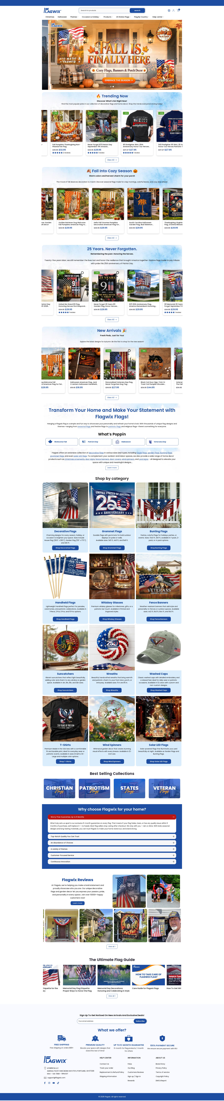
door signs (90, 459)
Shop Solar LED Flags (159, 761)
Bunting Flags (159, 531)
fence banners (102, 459)
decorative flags (96, 453)
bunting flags (166, 453)
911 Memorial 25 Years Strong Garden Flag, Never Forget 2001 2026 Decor (167, 306)
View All (110, 160)
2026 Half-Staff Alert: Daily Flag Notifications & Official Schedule (141, 989)
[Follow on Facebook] (45, 1083)
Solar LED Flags (158, 745)
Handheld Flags (65, 602)
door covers (115, 459)
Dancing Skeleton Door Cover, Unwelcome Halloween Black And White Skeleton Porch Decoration (66, 385)
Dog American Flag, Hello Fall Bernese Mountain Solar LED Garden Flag (96, 224)
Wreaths (112, 674)
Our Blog (131, 1068)
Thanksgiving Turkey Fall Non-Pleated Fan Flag (172, 145)
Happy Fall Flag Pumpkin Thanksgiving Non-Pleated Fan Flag (66, 146)
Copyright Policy (162, 1076)
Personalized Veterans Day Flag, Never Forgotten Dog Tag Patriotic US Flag (173, 384)
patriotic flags (114, 426)
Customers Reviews (136, 1072)
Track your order (106, 1068)
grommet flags (57, 456)
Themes (73, 17)
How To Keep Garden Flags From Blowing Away (72, 989)
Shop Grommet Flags (112, 548)
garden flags (153, 453)
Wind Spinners (112, 745)
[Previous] (48, 975)
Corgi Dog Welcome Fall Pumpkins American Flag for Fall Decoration (102, 384)
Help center (157, 17)
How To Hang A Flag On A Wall (106, 988)
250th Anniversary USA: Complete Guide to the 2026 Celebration (176, 989)
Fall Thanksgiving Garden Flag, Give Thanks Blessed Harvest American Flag (132, 224)
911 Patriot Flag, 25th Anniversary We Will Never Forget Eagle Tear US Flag (62, 306)
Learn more (77, 903)
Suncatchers (65, 674)
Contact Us (104, 1064)
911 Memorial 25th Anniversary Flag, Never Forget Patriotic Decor (101, 146)
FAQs (130, 1064)
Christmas (50, 17)
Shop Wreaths (112, 690)
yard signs (143, 459)
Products (107, 17)
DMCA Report (161, 1080)
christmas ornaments (75, 459)
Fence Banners (158, 602)
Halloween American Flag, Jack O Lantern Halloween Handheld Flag (137, 384)
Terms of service (163, 1072)
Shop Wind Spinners (112, 761)
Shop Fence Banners (158, 619)
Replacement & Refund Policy (112, 1072)
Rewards (131, 1080)
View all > (112, 946)
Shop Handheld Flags (65, 619)
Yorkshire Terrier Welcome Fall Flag (137, 145)
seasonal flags (84, 426)
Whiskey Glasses (112, 602)
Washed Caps (159, 674)
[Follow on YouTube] (54, 1083)
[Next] (176, 975)
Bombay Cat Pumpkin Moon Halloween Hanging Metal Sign (167, 223)
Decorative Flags (65, 531)
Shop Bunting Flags (158, 548)
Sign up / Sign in (134, 1076)
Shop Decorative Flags (65, 548)
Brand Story (160, 1064)
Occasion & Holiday (90, 17)
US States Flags (122, 17)
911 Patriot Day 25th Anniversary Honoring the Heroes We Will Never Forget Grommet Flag (132, 306)
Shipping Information (108, 1076)
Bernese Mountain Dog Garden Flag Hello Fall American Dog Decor (61, 224)
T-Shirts (65, 745)
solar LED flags (80, 456)
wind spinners (128, 459)
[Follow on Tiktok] (58, 1083)
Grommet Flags (112, 531)
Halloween (62, 17)
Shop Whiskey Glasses (112, 619)
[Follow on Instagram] (49, 1083)
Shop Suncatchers (65, 690)
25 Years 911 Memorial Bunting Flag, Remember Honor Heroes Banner (97, 306)
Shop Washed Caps (158, 690)
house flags (141, 453)
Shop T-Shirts (65, 761)
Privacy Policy (161, 1068)
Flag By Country (141, 17)
